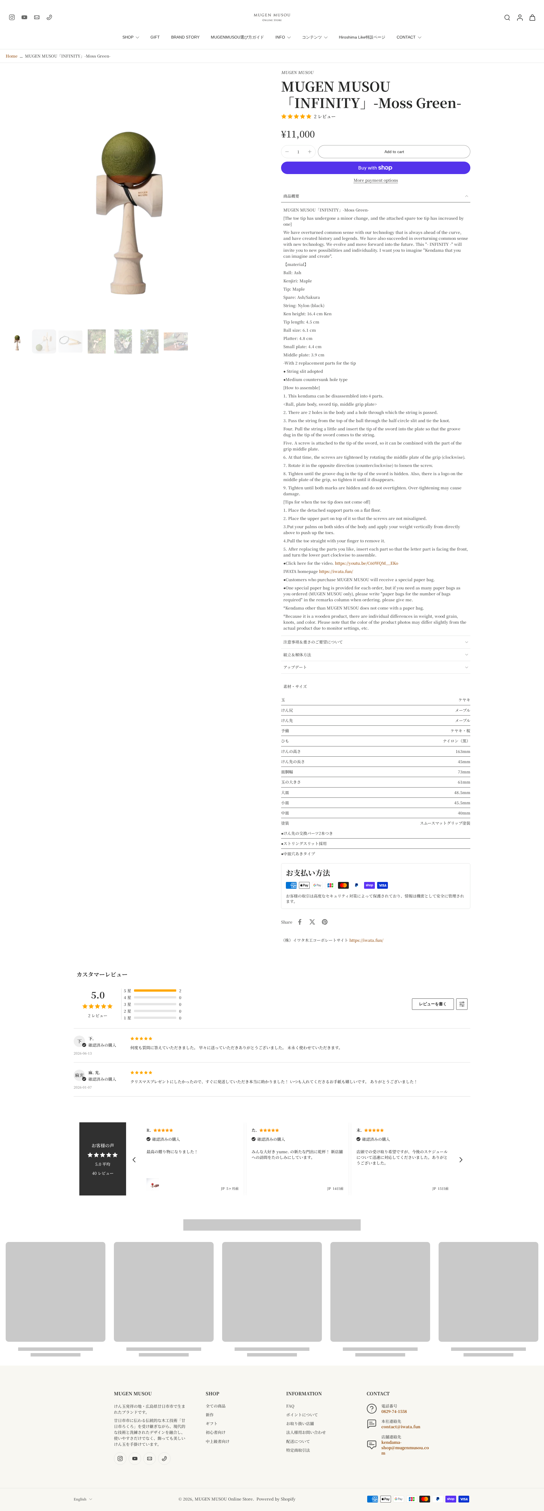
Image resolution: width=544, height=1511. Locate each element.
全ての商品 (216, 1406)
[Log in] (519, 17)
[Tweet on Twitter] (312, 922)
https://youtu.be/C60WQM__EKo (366, 563)
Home (12, 56)
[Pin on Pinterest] (324, 922)
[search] (507, 17)
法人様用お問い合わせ (306, 1432)
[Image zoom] (134, 198)
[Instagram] (12, 17)
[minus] (287, 151)
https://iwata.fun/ (336, 571)
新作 (210, 1414)
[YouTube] (24, 17)
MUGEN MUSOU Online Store (224, 1499)
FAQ (290, 1406)
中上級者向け (218, 1441)
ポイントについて (302, 1414)
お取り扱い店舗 (300, 1423)
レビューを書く (433, 1004)
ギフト (212, 1423)
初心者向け (216, 1432)
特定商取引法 (298, 1450)
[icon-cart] (532, 17)
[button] (394, 151)
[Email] (37, 17)
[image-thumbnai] (18, 341)
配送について (298, 1441)
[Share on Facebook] (300, 922)
